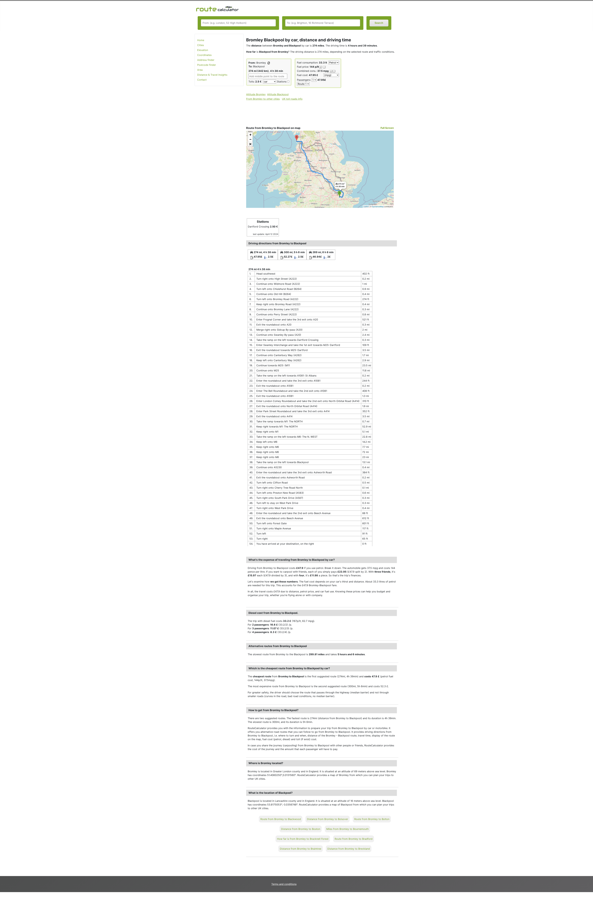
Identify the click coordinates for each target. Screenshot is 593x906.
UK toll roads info (292, 98)
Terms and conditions (283, 884)
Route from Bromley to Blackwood (280, 819)
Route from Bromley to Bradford (353, 838)
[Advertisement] (219, 137)
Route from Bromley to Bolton (371, 819)
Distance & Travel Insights (212, 74)
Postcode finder (206, 64)
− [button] (250, 139)
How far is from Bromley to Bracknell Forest (302, 838)
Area (200, 69)
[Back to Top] (589, 897)
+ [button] (250, 135)
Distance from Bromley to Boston (300, 828)
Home (200, 40)
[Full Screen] (250, 144)
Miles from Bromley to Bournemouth (347, 828)
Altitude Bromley (256, 94)
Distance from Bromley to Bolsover (327, 819)
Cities (200, 45)
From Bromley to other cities (263, 98)
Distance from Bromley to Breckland (348, 848)
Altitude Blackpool (278, 94)
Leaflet (366, 206)
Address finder (205, 59)
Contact (202, 79)
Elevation (202, 50)
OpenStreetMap (378, 206)
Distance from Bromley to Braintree (300, 848)
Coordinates (204, 55)
